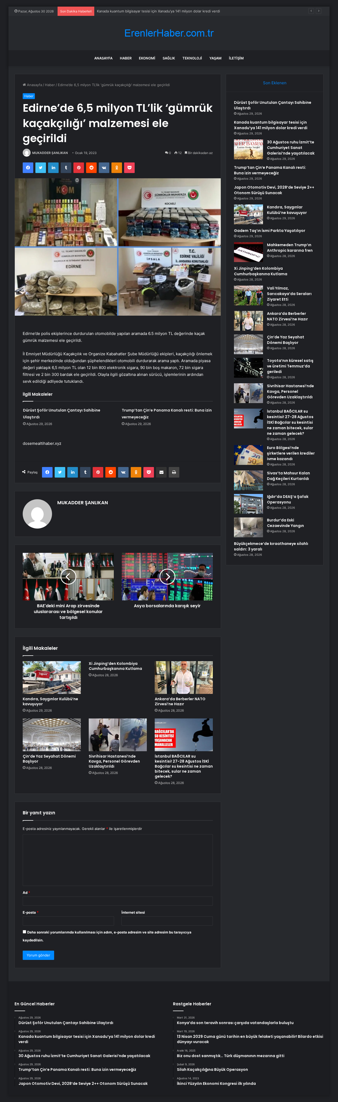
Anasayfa (103, 58)
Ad (26, 892)
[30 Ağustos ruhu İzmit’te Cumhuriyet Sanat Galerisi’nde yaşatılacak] (248, 149)
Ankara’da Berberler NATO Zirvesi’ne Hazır (180, 701)
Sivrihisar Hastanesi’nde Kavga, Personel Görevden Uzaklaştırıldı (114, 761)
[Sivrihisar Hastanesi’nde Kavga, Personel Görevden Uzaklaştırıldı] (118, 734)
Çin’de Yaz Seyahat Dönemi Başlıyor (49, 759)
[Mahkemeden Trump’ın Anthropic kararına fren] (248, 252)
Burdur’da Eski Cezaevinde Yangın (285, 522)
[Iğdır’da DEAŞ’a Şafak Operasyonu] (248, 504)
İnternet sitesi (133, 912)
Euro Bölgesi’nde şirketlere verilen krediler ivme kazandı (291, 453)
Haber (126, 58)
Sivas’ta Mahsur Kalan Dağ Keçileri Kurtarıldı (288, 475)
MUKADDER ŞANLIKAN (50, 153)
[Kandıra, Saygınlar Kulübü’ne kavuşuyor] (52, 677)
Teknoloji (192, 58)
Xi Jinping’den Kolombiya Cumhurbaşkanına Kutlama (115, 666)
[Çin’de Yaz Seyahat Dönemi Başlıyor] (52, 734)
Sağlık (169, 58)
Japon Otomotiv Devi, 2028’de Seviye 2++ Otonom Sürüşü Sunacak (274, 190)
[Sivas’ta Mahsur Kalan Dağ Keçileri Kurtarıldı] (248, 480)
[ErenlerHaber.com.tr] (169, 33)
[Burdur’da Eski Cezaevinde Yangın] (248, 527)
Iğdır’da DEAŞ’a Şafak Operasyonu (287, 499)
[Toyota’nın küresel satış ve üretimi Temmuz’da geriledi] (248, 368)
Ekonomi (147, 58)
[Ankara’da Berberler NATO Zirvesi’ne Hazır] (184, 677)
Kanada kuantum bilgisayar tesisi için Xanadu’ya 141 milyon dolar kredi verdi (270, 125)
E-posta (31, 912)
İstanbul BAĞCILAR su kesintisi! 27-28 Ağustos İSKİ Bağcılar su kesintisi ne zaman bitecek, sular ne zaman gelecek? (184, 766)
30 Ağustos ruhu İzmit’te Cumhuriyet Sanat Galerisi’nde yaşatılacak (151, 11)
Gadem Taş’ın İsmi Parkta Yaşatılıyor (269, 230)
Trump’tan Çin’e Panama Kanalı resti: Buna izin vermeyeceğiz (270, 170)
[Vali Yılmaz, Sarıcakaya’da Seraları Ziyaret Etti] (248, 295)
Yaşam (215, 58)
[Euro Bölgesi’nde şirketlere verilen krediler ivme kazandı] (248, 455)
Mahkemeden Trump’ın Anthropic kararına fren (290, 247)
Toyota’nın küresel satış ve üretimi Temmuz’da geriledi (290, 366)
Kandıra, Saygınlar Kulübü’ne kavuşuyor (50, 701)
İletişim (236, 58)
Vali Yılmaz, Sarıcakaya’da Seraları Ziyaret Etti (289, 294)
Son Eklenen (275, 82)
